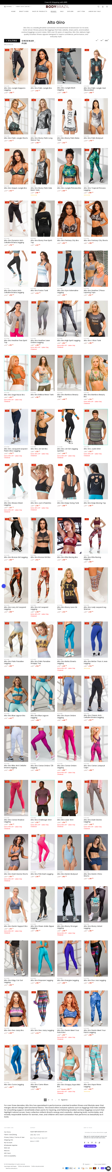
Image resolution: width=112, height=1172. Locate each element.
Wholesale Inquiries (10, 1145)
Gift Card (7, 1153)
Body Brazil (12, 1164)
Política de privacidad (38, 1166)
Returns (6, 1151)
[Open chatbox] (108, 1168)
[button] (98, 6)
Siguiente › (64, 1100)
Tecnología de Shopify (10, 1166)
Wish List (7, 1148)
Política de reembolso (24, 1166)
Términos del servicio (11, 1168)
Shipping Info (8, 1140)
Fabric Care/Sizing (10, 1135)
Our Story (7, 1132)
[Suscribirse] (107, 1132)
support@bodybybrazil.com (38, 1131)
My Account (8, 1143)
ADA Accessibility (10, 1156)
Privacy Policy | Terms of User (14, 1137)
